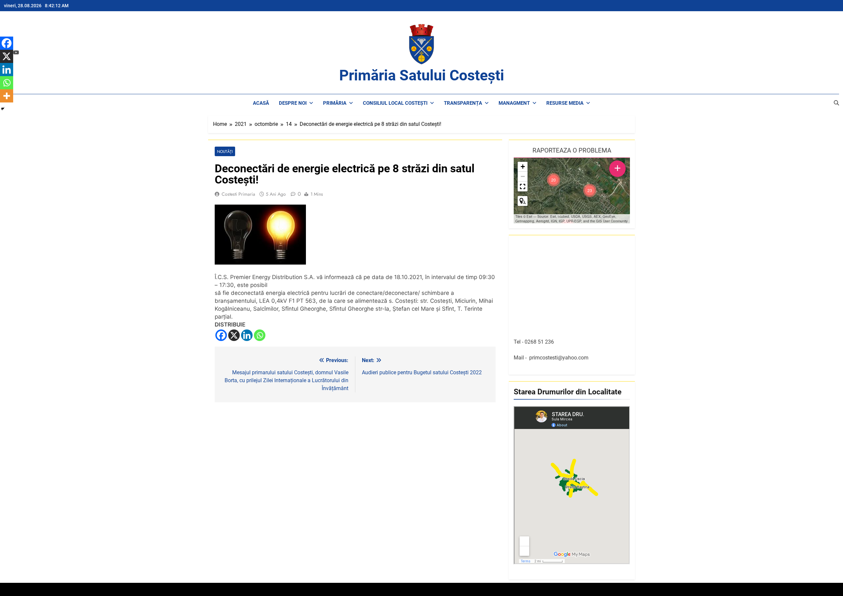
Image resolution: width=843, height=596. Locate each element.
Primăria (334, 103)
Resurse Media (565, 103)
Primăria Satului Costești (421, 75)
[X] (234, 335)
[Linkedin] (247, 335)
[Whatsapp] (259, 335)
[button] (589, 190)
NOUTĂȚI (225, 151)
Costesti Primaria (238, 194)
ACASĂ (261, 103)
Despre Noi (293, 103)
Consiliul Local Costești (395, 103)
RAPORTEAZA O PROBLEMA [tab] (571, 150)
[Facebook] (221, 335)
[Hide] (2, 108)
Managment (514, 103)
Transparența (463, 103)
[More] (6, 95)
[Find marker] (523, 201)
